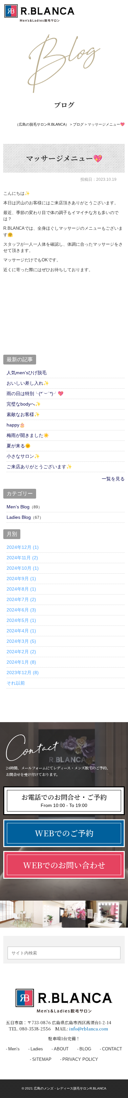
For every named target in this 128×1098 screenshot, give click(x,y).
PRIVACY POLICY (80, 1059)
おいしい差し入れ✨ (28, 383)
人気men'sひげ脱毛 (27, 372)
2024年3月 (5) (21, 641)
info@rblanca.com (88, 1029)
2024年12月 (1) (23, 547)
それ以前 (16, 683)
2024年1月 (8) (21, 662)
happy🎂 (16, 424)
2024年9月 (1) (21, 578)
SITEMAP (42, 1059)
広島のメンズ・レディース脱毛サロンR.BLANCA (70, 1088)
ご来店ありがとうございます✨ (39, 466)
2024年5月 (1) (21, 620)
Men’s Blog (18, 506)
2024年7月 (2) (21, 599)
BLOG (85, 1048)
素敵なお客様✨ (23, 414)
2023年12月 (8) (23, 672)
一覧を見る (113, 478)
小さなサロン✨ (23, 456)
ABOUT (61, 1048)
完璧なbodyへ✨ (24, 404)
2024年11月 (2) (22, 557)
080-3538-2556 (35, 1029)
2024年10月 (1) (23, 568)
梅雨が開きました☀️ (28, 435)
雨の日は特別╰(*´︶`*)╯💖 (35, 393)
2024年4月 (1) (21, 630)
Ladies (37, 1048)
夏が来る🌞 (19, 445)
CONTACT (112, 1048)
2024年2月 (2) (21, 651)
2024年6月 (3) (21, 609)
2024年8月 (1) (21, 589)
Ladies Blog (19, 517)
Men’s (14, 1048)
